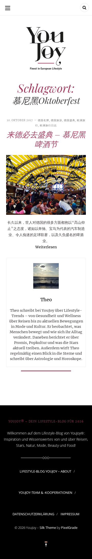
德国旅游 (56, 120)
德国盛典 (69, 120)
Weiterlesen (46, 247)
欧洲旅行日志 (48, 125)
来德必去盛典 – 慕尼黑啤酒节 (46, 139)
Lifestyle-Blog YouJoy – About (45, 471)
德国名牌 (43, 120)
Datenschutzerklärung (33, 514)
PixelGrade (69, 527)
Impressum (70, 514)
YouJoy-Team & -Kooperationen (45, 492)
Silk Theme (48, 527)
